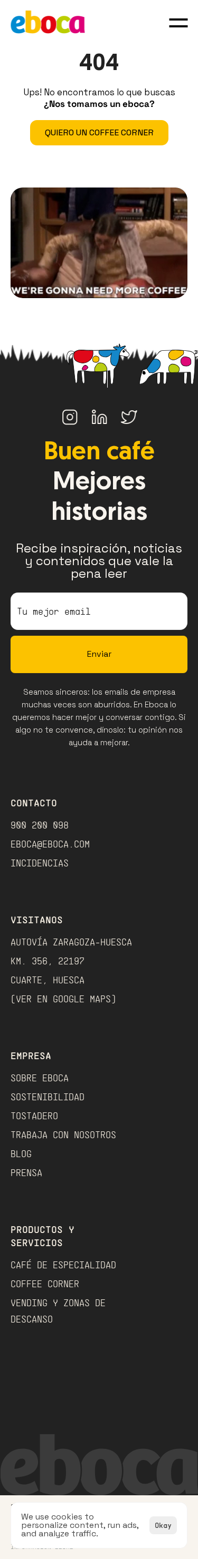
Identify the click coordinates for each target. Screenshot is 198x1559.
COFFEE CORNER (45, 1283)
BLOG (21, 1153)
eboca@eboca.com (50, 844)
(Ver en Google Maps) (63, 998)
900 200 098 (40, 825)
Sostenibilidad (47, 1096)
